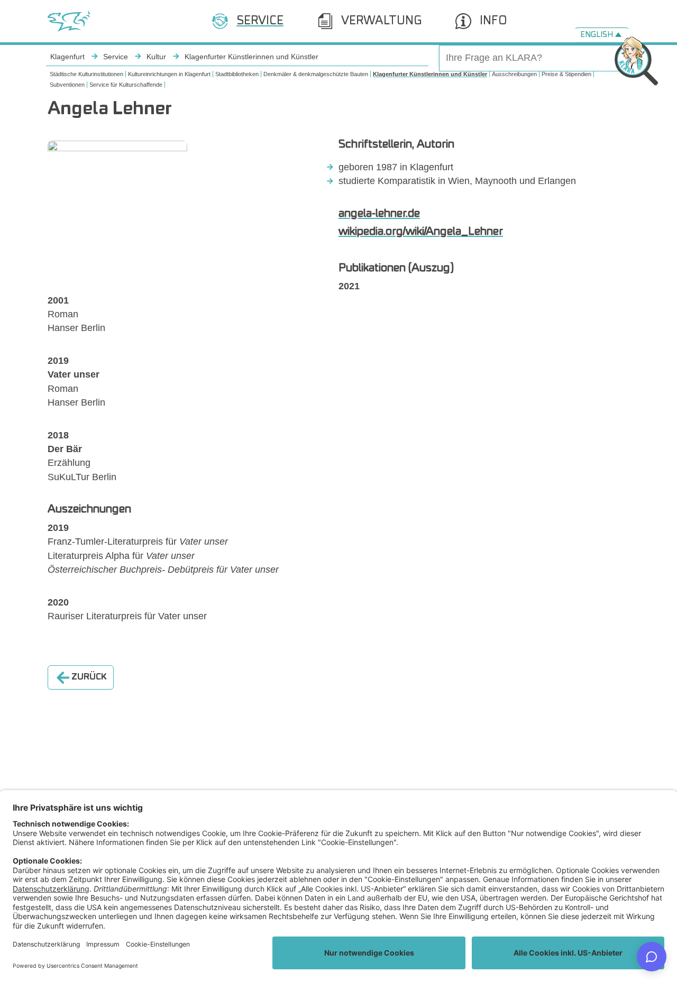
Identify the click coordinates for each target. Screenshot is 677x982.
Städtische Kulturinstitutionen (86, 74)
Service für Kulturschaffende (125, 84)
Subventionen (67, 84)
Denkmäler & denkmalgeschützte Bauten (315, 74)
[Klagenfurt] (69, 21)
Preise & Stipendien (566, 74)
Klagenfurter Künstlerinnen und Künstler (430, 74)
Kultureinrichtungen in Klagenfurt (169, 74)
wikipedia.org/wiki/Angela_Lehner (420, 231)
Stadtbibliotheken (237, 74)
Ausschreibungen (514, 74)
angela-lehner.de (379, 213)
